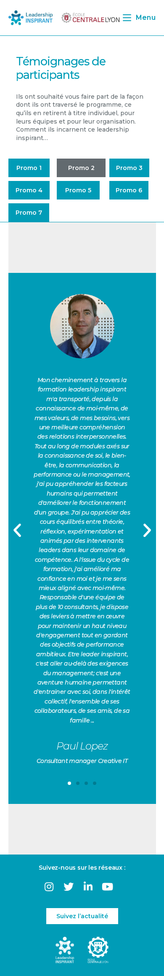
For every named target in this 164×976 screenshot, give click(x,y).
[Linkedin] (88, 886)
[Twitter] (68, 886)
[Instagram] (49, 886)
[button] (29, 168)
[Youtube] (107, 886)
